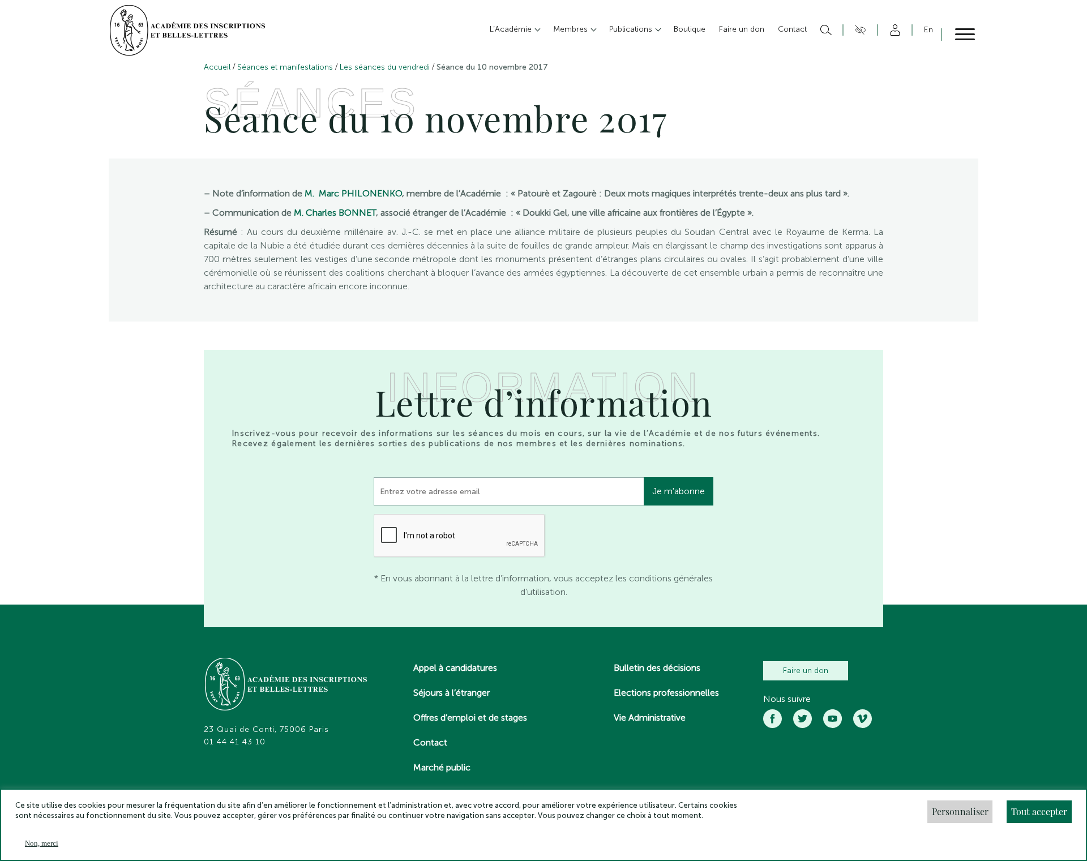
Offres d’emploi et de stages (470, 717)
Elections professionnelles (666, 692)
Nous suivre (787, 699)
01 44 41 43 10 (235, 742)
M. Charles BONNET (335, 212)
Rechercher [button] (824, 30)
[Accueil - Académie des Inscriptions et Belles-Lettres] (286, 685)
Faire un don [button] (741, 29)
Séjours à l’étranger (451, 692)
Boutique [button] (689, 29)
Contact (430, 742)
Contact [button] (792, 29)
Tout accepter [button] (1039, 811)
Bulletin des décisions (657, 667)
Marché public (441, 767)
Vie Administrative (650, 717)
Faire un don (805, 670)
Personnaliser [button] (960, 811)
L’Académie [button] (512, 29)
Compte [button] (893, 30)
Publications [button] (631, 29)
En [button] (928, 30)
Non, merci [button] (41, 843)
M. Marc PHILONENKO (353, 193)
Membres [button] (571, 29)
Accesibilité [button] (858, 30)
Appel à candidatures (455, 667)
